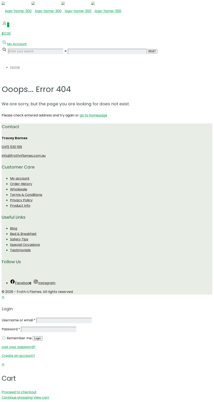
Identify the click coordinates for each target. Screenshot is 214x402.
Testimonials (20, 250)
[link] (65, 51)
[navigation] (107, 381)
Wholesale (18, 189)
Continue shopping (17, 397)
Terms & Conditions (26, 194)
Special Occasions (25, 244)
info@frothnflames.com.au (24, 155)
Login (37, 338)
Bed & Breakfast (23, 233)
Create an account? (18, 355)
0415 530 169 (12, 146)
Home (15, 67)
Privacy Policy (21, 200)
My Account (17, 44)
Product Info (20, 205)
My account (19, 178)
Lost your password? (18, 347)
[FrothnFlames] (61, 11)
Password (11, 329)
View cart (41, 397)
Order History (21, 183)
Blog (13, 228)
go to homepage (93, 115)
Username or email (19, 320)
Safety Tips (19, 239)
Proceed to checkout (19, 392)
